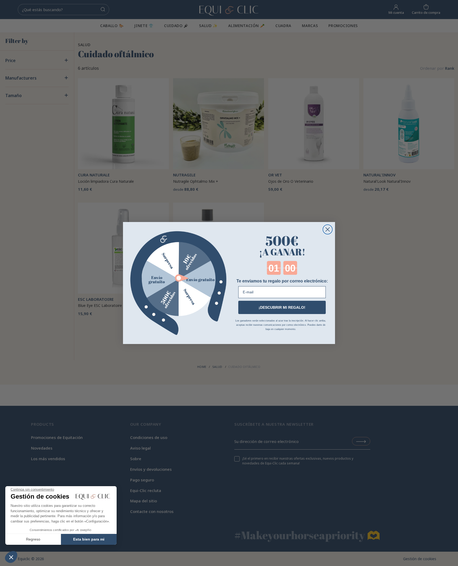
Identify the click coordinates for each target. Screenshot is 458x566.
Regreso (33, 539)
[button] (11, 557)
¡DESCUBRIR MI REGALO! (282, 307)
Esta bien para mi (88, 539)
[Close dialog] (327, 229)
